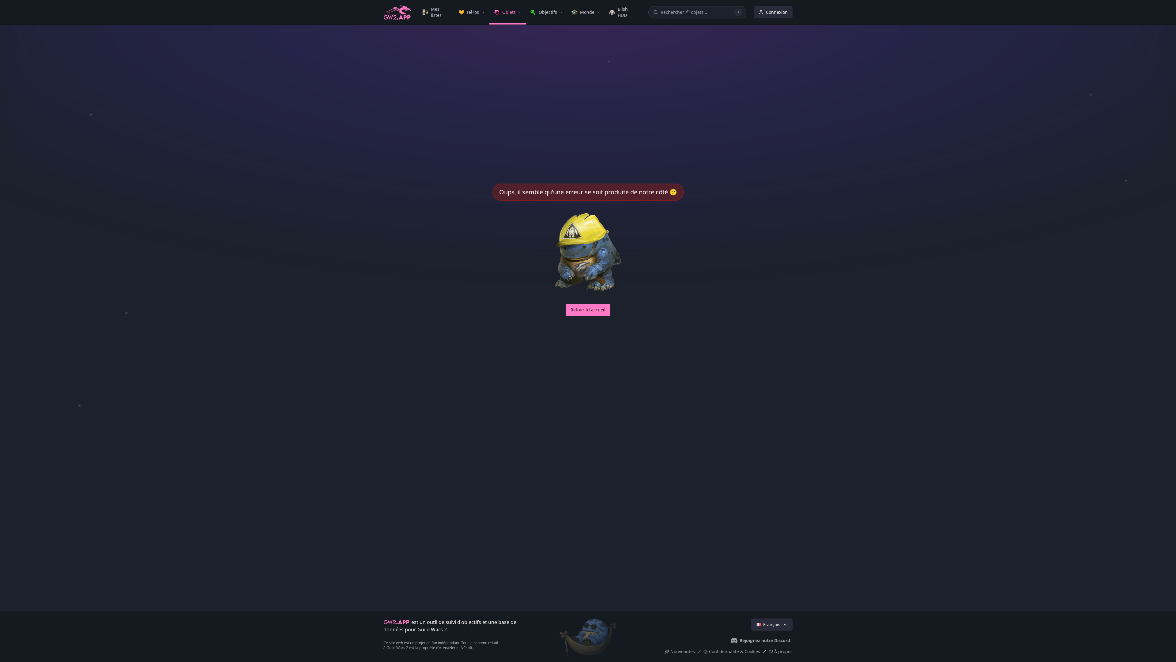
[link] (436, 12)
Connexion (777, 12)
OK (588, 620)
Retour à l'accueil (588, 310)
